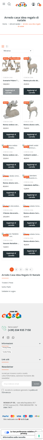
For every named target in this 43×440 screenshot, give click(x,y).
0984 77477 (7, 407)
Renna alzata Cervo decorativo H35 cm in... (32, 241)
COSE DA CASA (7, 77)
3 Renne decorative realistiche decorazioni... (11, 213)
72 (27, 269)
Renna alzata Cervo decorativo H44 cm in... (32, 213)
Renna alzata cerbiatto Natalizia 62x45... (32, 125)
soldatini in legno (9, 291)
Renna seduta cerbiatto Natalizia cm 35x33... (11, 155)
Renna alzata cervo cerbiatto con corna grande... (11, 183)
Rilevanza (18, 50)
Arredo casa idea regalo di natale (21, 275)
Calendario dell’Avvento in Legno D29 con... (32, 185)
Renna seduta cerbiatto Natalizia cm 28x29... (11, 125)
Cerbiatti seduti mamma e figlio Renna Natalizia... (32, 155)
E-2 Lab (25, 419)
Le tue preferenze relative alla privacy (23, 432)
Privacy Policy (7, 347)
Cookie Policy (7, 352)
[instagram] (8, 337)
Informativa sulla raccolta (14, 437)
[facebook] (3, 337)
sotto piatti (6, 287)
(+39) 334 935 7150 (19, 330)
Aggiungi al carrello (32, 91)
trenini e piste (7, 282)
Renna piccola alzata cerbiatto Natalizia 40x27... (32, 80)
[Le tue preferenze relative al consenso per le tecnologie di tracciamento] (39, 436)
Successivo (30, 269)
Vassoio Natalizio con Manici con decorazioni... (11, 243)
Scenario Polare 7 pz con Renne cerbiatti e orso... (11, 80)
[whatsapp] (13, 337)
